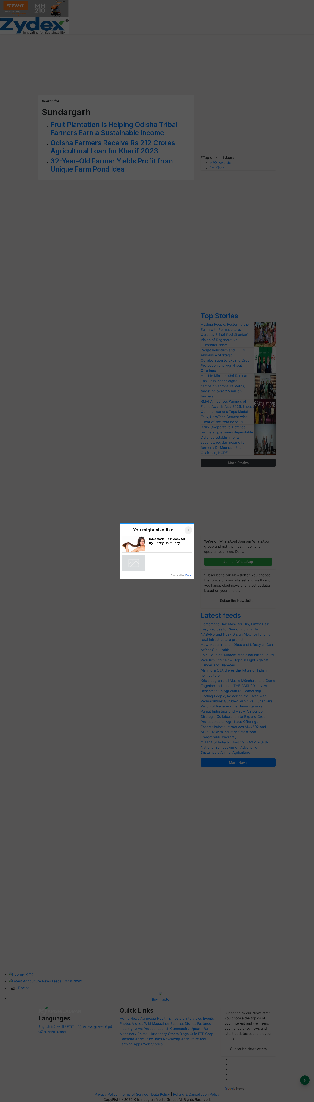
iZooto (188, 575)
